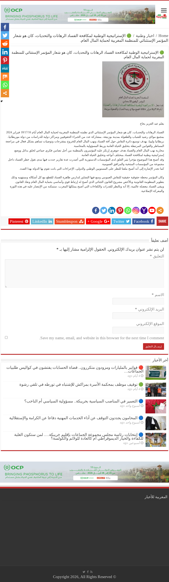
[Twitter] (103, 210)
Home (163, 35)
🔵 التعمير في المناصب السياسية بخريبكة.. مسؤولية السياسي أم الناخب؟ (83, 401)
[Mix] (5, 77)
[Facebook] (95, 210)
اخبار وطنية (145, 35)
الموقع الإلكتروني (150, 323)
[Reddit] (5, 43)
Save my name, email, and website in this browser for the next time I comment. (101, 338)
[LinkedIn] (111, 210)
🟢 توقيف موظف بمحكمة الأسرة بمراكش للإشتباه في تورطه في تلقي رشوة (81, 384)
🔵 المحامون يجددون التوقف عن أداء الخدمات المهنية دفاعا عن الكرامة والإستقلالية (76, 418)
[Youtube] (152, 210)
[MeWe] (5, 68)
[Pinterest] (119, 210)
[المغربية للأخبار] (161, 16)
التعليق (157, 256)
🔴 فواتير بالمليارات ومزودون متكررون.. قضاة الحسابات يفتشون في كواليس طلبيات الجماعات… (74, 369)
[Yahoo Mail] (144, 210)
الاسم (158, 295)
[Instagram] (136, 210)
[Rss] (91, 571)
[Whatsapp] (127, 210)
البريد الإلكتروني (149, 309)
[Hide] (1, 101)
